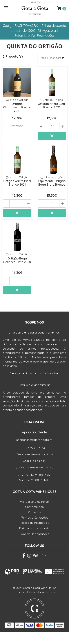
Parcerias (34, 512)
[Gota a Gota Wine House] (34, 8)
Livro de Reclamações (34, 534)
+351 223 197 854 (34, 448)
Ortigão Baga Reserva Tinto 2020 (17, 260)
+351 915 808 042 (34, 461)
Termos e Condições (34, 517)
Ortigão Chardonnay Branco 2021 (17, 107)
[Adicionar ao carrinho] (52, 136)
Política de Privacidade (34, 528)
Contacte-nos (34, 507)
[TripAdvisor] (35, 556)
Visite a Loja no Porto (34, 501)
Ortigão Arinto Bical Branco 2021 (17, 182)
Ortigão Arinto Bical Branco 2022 (52, 105)
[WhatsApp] (43, 556)
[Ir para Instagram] (29, 556)
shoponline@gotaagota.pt (34, 440)
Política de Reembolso (34, 522)
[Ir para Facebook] (24, 556)
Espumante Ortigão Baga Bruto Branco (52, 182)
